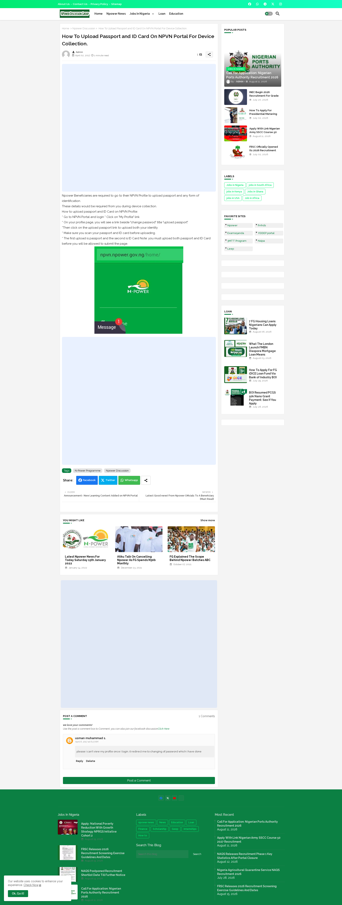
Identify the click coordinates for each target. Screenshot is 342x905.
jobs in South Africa (260, 185)
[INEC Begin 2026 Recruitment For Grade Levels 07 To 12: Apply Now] (235, 97)
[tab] (98, 13)
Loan (162, 13)
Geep (175, 829)
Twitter (110, 480)
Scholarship (159, 829)
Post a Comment (139, 780)
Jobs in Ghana (255, 191)
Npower (232, 225)
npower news (146, 822)
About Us (64, 4)
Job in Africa (252, 198)
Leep (230, 248)
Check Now (31, 885)
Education (176, 13)
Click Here (163, 728)
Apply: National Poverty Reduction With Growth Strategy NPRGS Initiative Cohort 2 (99, 829)
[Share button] (146, 480)
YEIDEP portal (266, 233)
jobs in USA (232, 198)
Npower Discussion (83, 28)
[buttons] (249, 4)
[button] (269, 14)
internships (190, 829)
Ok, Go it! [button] (18, 893)
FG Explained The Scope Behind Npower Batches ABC (190, 558)
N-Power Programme (87, 470)
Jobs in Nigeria (234, 185)
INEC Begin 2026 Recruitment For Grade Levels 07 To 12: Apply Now (264, 98)
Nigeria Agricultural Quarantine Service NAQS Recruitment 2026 (248, 872)
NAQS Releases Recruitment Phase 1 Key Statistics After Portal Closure (244, 855)
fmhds (262, 225)
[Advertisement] (139, 127)
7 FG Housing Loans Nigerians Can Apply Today (262, 325)
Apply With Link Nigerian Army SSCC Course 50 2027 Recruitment (264, 132)
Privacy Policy (99, 4)
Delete (90, 761)
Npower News (116, 13)
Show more (207, 520)
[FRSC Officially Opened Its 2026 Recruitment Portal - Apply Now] (235, 152)
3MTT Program (236, 240)
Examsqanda (235, 233)
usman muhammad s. (90, 738)
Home (98, 13)
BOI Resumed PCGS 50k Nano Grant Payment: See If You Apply (262, 398)
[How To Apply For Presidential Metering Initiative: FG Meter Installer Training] (235, 115)
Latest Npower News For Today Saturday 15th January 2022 (85, 560)
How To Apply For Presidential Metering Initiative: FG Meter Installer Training (263, 116)
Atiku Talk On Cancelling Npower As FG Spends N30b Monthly (136, 560)
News (162, 822)
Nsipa (261, 240)
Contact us (80, 4)
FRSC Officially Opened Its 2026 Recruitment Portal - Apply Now (263, 150)
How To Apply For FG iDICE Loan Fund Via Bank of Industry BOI (263, 373)
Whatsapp (131, 480)
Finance (142, 829)
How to (142, 835)
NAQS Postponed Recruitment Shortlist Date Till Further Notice (103, 872)
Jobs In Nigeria (140, 13)
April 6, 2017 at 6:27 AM (86, 742)
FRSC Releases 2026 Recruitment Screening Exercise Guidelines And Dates (102, 853)
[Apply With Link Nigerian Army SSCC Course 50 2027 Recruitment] (235, 133)
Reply (79, 761)
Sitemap (116, 4)
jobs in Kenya (234, 191)
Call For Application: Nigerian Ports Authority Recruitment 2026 (101, 892)
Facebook (89, 480)
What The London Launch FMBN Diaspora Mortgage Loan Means (262, 349)
